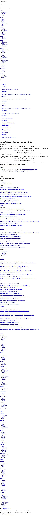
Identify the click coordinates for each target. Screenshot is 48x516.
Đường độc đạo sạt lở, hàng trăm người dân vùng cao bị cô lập (12, 247)
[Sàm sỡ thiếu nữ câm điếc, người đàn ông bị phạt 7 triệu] (9, 201)
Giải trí (1, 27)
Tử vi (3, 70)
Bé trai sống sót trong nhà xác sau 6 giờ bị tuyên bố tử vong (14, 266)
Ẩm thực (3, 65)
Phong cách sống (2, 68)
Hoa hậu (3, 31)
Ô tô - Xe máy (4, 50)
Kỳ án (3, 21)
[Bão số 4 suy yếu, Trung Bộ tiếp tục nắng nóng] (7, 198)
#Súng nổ (3, 182)
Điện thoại (3, 52)
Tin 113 (3, 19)
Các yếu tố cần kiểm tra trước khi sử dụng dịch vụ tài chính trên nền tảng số (15, 210)
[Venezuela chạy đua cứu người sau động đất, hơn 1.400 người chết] (10, 268)
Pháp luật (1, 17)
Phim (3, 357)
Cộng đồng (4, 75)
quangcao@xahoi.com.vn (10, 514)
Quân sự (12, 89)
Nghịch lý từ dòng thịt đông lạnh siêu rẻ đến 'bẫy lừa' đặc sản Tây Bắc (14, 192)
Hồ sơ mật (17, 94)
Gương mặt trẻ (4, 76)
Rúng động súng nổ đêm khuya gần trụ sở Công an (25, 170)
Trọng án (3, 22)
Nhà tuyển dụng (19, 108)
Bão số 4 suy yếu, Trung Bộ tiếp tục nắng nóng (9, 200)
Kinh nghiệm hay (4, 57)
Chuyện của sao (4, 30)
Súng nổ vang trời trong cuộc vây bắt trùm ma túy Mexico (28, 169)
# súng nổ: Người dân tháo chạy (7, 183)
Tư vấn (3, 41)
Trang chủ (2, 408)
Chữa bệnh (4, 61)
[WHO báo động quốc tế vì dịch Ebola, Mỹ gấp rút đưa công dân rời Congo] (11, 276)
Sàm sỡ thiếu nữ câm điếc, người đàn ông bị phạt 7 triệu (11, 203)
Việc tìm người (4, 46)
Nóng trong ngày (4, 12)
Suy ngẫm (3, 71)
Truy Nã (3, 20)
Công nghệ (4, 254)
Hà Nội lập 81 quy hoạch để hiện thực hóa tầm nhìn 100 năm (12, 189)
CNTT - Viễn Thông (5, 113)
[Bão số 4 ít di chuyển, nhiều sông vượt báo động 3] (8, 302)
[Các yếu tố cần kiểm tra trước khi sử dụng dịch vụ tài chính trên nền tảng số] (12, 241)
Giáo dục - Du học (5, 44)
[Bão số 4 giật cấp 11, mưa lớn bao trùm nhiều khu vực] (8, 216)
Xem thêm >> (2, 205)
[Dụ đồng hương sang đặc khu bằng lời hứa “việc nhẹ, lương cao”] (10, 212)
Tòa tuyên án (4, 18)
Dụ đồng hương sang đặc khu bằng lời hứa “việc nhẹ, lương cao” (13, 214)
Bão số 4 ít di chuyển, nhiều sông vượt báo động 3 (10, 304)
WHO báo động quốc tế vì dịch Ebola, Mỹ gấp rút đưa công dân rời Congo (18, 278)
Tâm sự (3, 55)
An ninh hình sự (4, 251)
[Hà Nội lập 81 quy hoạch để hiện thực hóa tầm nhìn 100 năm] (9, 187)
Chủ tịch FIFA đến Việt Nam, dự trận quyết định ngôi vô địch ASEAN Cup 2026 (16, 196)
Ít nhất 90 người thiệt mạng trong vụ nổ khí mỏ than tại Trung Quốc (16, 274)
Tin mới (2, 229)
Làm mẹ (3, 56)
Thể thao (1, 36)
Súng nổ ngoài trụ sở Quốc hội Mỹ (18, 171)
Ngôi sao (3, 28)
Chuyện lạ (3, 13)
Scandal (3, 29)
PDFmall (3, 255)
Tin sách (3, 77)
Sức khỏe (1, 58)
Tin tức (3, 43)
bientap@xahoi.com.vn (6, 508)
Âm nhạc (3, 358)
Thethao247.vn (4, 253)
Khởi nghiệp (24, 108)
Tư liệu (3, 14)
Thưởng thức (2, 63)
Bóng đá (3, 37)
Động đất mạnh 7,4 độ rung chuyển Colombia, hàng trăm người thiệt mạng (18, 263)
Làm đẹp (3, 34)
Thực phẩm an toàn (5, 60)
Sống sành (5, 132)
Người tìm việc (4, 42)
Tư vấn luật (4, 24)
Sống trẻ (1, 73)
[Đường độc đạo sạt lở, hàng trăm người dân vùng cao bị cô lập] (10, 245)
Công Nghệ (2, 48)
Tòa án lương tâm (5, 23)
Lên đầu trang (6, 408)
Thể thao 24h (4, 38)
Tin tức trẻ (3, 137)
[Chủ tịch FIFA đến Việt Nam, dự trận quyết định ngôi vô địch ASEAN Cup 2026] (12, 194)
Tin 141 (3, 25)
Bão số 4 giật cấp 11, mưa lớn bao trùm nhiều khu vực (10, 218)
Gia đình (4, 115)
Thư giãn (8, 127)
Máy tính (3, 51)
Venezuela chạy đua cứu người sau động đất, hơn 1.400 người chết (16, 270)
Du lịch (3, 66)
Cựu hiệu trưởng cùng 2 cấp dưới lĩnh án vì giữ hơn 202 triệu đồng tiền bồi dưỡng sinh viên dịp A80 (19, 221)
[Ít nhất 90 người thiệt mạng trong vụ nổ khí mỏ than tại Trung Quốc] (10, 272)
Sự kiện (2, 259)
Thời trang (3, 33)
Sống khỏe (3, 62)
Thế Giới (1, 10)
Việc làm (1, 40)
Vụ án (3, 15)
